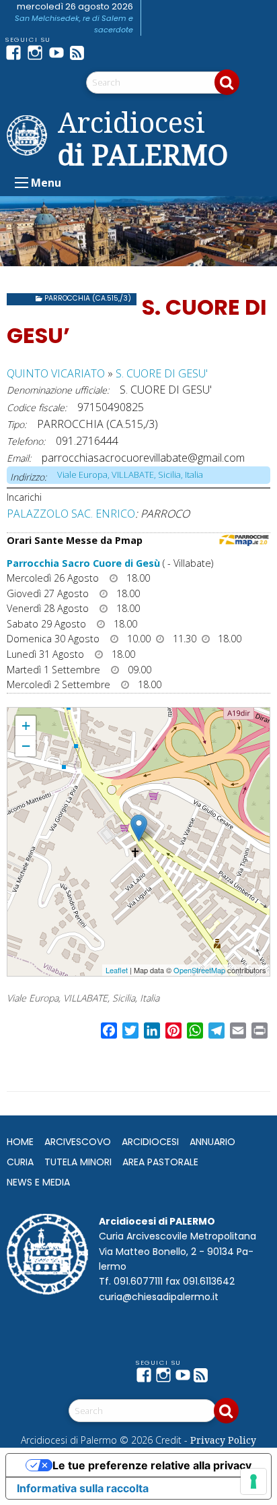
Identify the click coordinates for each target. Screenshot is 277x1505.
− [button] (26, 745)
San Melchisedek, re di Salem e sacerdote (74, 24)
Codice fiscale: (37, 407)
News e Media (38, 1182)
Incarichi (24, 497)
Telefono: (26, 441)
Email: (19, 458)
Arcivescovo (77, 1141)
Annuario (212, 1141)
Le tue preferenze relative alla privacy (151, 1465)
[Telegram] (102, 52)
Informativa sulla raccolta (83, 1488)
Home (20, 1141)
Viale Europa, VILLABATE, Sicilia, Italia (130, 474)
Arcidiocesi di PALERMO (143, 138)
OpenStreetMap (199, 969)
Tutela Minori (78, 1162)
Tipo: (16, 424)
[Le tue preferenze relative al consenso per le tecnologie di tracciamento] (253, 1481)
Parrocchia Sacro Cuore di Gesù (83, 563)
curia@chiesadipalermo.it (159, 1296)
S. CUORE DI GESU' (162, 373)
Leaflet (117, 969)
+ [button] (26, 725)
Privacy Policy (223, 1440)
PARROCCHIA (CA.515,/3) (87, 298)
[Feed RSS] (80, 52)
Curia (20, 1162)
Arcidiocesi (150, 1141)
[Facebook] (16, 52)
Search (227, 82)
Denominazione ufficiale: (58, 389)
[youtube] (59, 52)
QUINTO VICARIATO (56, 373)
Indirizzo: (28, 476)
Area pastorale (160, 1162)
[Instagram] (37, 52)
